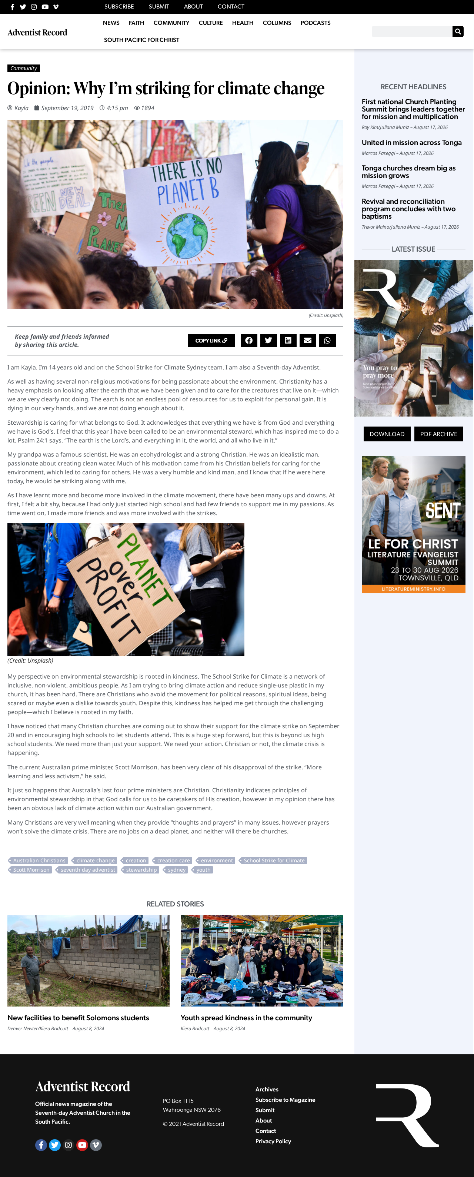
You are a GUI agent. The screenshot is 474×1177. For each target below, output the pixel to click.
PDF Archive (438, 434)
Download (387, 434)
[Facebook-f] (12, 7)
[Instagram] (34, 7)
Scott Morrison (31, 869)
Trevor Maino (375, 226)
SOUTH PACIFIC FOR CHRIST (141, 39)
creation (136, 860)
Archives (267, 1089)
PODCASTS (316, 22)
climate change (96, 860)
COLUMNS (277, 22)
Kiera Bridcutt (54, 1028)
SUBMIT (159, 7)
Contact (266, 1130)
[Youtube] (45, 7)
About (264, 1120)
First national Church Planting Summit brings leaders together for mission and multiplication (413, 109)
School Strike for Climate (274, 860)
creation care (173, 860)
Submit (265, 1110)
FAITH (136, 22)
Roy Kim (370, 127)
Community (23, 68)
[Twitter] (23, 7)
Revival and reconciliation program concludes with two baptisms (409, 209)
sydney (177, 869)
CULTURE (211, 22)
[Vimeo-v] (56, 7)
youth (204, 869)
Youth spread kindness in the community (246, 1017)
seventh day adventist (88, 869)
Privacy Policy (273, 1141)
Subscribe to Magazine (286, 1099)
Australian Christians (39, 860)
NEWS (111, 22)
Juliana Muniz (394, 127)
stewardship (141, 869)
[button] (211, 340)
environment (217, 860)
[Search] (458, 31)
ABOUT (193, 7)
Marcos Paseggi (378, 153)
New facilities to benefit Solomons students (78, 1017)
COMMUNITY (172, 22)
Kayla (21, 108)
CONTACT (231, 7)
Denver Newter (22, 1028)
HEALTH (243, 22)
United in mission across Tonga (412, 142)
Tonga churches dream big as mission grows (409, 171)
